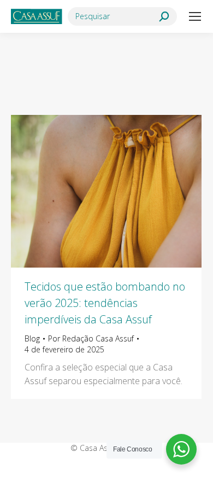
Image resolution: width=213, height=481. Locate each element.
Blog (32, 338)
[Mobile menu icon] (195, 16)
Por (91, 338)
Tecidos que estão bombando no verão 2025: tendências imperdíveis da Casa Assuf (105, 303)
